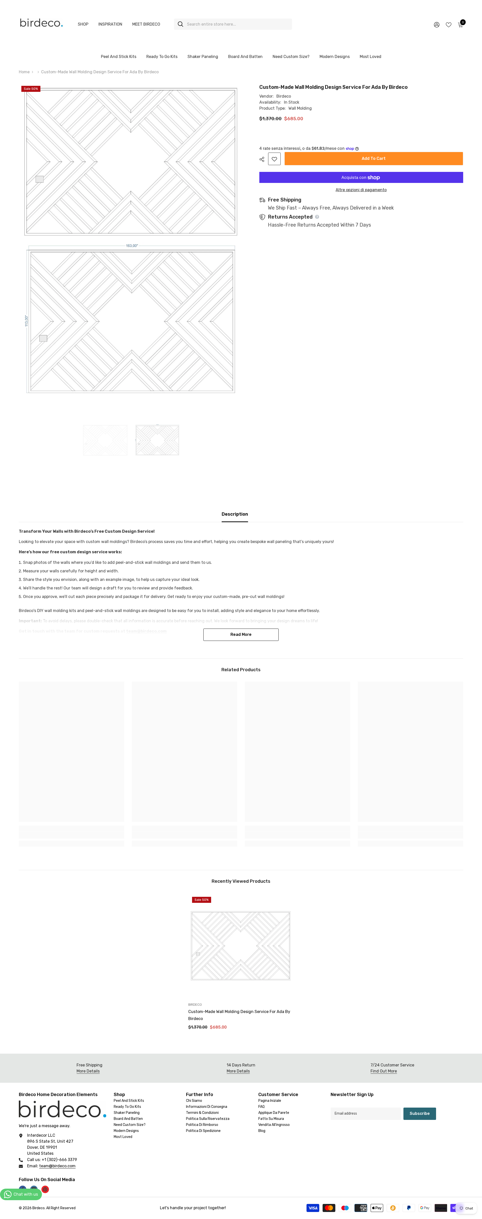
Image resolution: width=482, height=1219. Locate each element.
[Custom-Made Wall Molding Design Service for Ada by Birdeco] (241, 945)
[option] (106, 440)
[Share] (263, 159)
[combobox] (237, 24)
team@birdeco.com (57, 1166)
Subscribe (420, 1113)
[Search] (233, 24)
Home (24, 72)
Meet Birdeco (146, 24)
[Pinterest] (45, 1189)
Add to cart (374, 158)
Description (235, 514)
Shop (83, 24)
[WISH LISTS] (448, 24)
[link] (71, 835)
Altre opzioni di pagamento (361, 190)
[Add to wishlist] (274, 159)
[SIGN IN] (437, 24)
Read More (241, 634)
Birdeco (283, 96)
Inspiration (110, 24)
